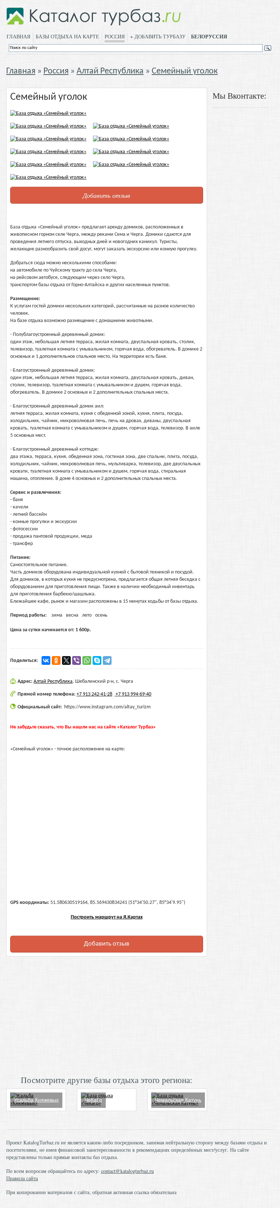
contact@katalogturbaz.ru (127, 1170)
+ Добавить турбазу (158, 36)
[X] (66, 660)
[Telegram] (107, 660)
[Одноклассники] (56, 660)
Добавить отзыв (106, 195)
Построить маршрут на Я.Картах (107, 917)
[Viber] (76, 660)
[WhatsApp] (86, 660)
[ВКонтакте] (46, 660)
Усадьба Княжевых (36, 1100)
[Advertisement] (106, 1015)
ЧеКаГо (93, 1100)
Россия (115, 36)
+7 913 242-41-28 (94, 694)
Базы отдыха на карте (67, 36)
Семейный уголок (185, 71)
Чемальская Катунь (178, 1100)
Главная (18, 36)
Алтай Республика (110, 71)
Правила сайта (22, 1178)
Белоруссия (209, 36)
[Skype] (97, 660)
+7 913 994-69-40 (132, 694)
